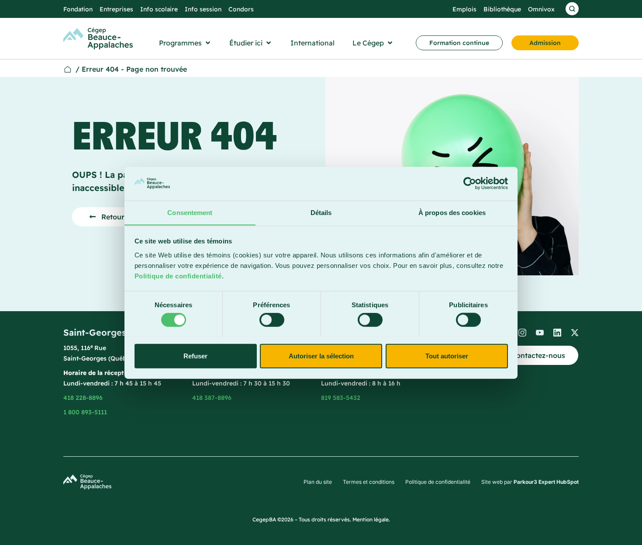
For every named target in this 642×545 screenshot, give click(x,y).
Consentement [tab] (189, 212)
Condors (241, 9)
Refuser (195, 355)
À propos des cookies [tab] (452, 212)
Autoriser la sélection (321, 355)
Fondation (78, 9)
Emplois (464, 9)
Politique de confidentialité (178, 275)
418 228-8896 (83, 398)
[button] (185, 42)
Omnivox (541, 9)
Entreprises (116, 9)
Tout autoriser (446, 355)
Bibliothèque (502, 9)
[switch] (271, 319)
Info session (203, 9)
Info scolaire (159, 9)
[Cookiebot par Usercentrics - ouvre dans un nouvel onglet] (469, 183)
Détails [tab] (321, 212)
